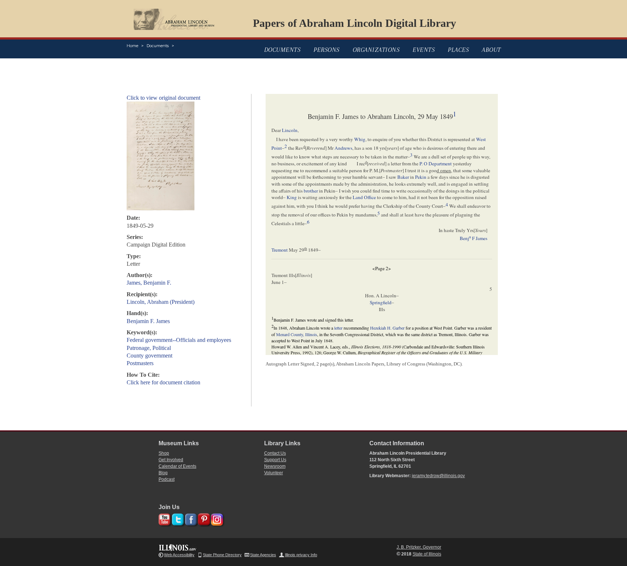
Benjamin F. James (148, 321)
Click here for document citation (163, 382)
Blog (163, 472)
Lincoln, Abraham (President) (160, 302)
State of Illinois (427, 554)
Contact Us (275, 453)
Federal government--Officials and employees (179, 340)
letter (338, 328)
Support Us (275, 459)
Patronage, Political (149, 348)
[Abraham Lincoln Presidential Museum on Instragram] (216, 518)
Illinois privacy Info (301, 555)
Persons (327, 49)
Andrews (343, 148)
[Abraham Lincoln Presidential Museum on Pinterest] (203, 518)
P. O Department (435, 163)
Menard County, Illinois (296, 334)
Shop (164, 453)
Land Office (364, 197)
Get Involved (171, 459)
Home (132, 45)
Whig (359, 139)
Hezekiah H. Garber (387, 328)
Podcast (167, 479)
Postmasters (140, 363)
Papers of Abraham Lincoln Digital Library (354, 23)
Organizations (376, 49)
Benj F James (473, 238)
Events (424, 49)
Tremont (279, 250)
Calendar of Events (177, 466)
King (292, 197)
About (491, 49)
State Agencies (263, 555)
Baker (403, 177)
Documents (158, 45)
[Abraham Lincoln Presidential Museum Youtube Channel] (164, 518)
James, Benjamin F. (149, 283)
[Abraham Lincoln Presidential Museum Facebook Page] (190, 518)
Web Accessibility (179, 555)
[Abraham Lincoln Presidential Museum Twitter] (177, 518)
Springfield (381, 302)
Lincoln (290, 130)
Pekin (420, 177)
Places (458, 49)
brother (311, 190)
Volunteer (273, 472)
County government (149, 355)
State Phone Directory (222, 555)
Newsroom (275, 466)
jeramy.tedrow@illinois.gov (438, 475)
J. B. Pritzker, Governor (419, 547)
